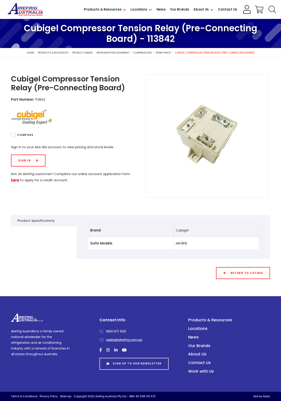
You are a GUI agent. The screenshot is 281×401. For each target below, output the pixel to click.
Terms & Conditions (24, 396)
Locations (139, 9)
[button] (272, 9)
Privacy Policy (49, 396)
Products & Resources (102, 9)
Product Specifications (36, 220)
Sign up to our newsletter (137, 363)
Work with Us (201, 371)
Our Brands (179, 9)
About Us (201, 9)
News (161, 9)
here (15, 180)
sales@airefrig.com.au (124, 339)
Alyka (266, 396)
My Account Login (247, 9)
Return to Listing (247, 273)
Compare (25, 135)
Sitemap (65, 396)
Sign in (24, 160)
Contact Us (227, 9)
